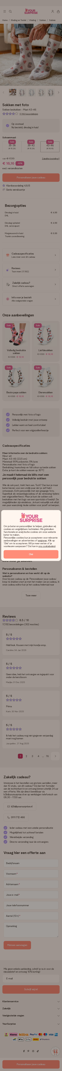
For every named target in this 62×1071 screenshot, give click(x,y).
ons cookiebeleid (46, 546)
